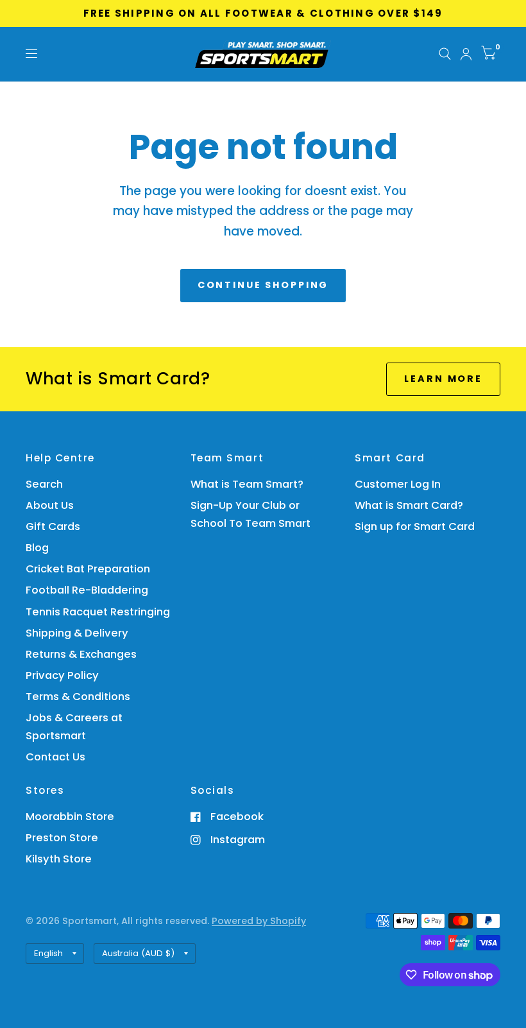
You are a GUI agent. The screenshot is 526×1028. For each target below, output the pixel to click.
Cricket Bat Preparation (88, 568)
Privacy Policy (62, 675)
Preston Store (62, 837)
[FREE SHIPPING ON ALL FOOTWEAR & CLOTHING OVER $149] (263, 13)
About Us (50, 505)
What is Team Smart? (247, 484)
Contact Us (55, 757)
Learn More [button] (443, 378)
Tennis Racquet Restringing (98, 611)
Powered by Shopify (259, 920)
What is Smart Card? (409, 505)
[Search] (444, 54)
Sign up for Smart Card (415, 526)
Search (44, 484)
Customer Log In (398, 484)
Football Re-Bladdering (87, 590)
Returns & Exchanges (81, 654)
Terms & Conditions (78, 696)
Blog (37, 547)
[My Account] (466, 54)
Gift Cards (53, 526)
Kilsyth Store (59, 859)
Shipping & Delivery (77, 633)
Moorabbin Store (70, 816)
